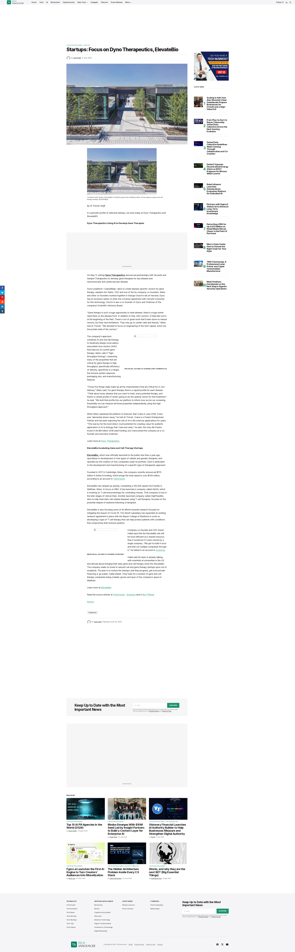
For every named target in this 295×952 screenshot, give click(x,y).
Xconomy (131, 594)
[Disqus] (127, 658)
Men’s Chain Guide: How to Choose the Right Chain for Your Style (216, 247)
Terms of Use (166, 711)
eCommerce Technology (103, 927)
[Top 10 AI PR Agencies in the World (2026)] (85, 809)
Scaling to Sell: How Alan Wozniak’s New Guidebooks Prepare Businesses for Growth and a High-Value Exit (217, 103)
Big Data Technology (132, 866)
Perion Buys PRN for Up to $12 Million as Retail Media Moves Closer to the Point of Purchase (217, 229)
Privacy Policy (154, 711)
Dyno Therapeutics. (110, 441)
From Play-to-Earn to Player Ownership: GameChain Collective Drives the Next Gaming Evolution (217, 126)
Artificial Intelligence (74, 45)
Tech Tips (70, 923)
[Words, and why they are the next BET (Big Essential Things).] (168, 853)
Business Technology (102, 920)
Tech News (70, 912)
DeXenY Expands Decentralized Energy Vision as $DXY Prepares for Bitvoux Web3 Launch (217, 169)
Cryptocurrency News (102, 912)
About (131, 944)
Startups (86, 45)
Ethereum (98, 916)
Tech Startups (71, 920)
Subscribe (173, 705)
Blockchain (98, 905)
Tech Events (70, 905)
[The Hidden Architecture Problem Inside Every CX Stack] (127, 853)
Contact (160, 944)
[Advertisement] (147, 22)
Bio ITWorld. (149, 594)
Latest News (127, 901)
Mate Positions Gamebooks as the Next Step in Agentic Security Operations (217, 285)
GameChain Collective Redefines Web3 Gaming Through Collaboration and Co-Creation (217, 148)
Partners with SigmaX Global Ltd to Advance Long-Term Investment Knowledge (217, 209)
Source (90, 601)
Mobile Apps (154, 909)
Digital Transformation (102, 923)
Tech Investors (71, 909)
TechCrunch (119, 479)
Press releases (127, 909)
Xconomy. (160, 550)
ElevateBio (106, 587)
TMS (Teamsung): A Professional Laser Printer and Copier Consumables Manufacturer (216, 266)
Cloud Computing (156, 905)
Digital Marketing (172, 821)
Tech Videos (71, 927)
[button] (287, 2)
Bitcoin (96, 909)
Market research (128, 905)
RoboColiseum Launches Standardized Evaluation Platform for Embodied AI (216, 189)
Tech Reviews (71, 916)
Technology (92, 612)
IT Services (154, 901)
